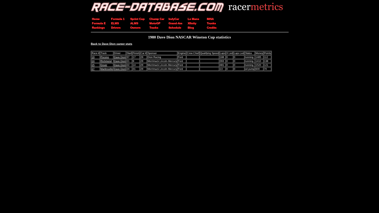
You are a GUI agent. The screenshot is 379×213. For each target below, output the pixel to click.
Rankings (98, 27)
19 (93, 57)
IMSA (210, 19)
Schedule (175, 27)
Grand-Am (175, 23)
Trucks (211, 23)
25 (93, 65)
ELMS (115, 23)
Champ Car (156, 19)
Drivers (116, 27)
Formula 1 (118, 19)
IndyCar (174, 19)
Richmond (106, 61)
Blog (191, 27)
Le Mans (193, 19)
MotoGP (154, 23)
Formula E (99, 23)
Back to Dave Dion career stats (111, 43)
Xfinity (192, 23)
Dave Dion (120, 57)
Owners (135, 27)
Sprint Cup (137, 19)
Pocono (105, 57)
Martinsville (107, 69)
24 (93, 61)
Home (96, 19)
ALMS (134, 23)
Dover (104, 65)
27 (93, 69)
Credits (212, 27)
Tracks (153, 27)
